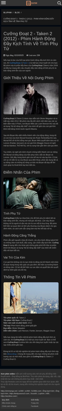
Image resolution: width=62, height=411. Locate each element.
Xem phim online (8, 374)
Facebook (34, 406)
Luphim (41, 394)
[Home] (31, 3)
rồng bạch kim (48, 391)
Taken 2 (26, 63)
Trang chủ (35, 403)
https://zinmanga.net (9, 391)
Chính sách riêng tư (9, 406)
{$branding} (12, 354)
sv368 (21, 391)
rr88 (47, 394)
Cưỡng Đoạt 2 (16, 63)
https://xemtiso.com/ (9, 396)
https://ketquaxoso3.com (19, 394)
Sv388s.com (36, 391)
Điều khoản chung (8, 403)
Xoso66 (34, 394)
